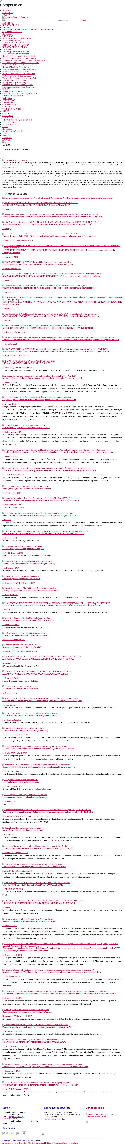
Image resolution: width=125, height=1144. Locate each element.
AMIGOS (6, 140)
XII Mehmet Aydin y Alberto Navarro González (20, 63)
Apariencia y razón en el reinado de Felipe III (21, 579)
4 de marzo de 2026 (10, 257)
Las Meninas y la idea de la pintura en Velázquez (23, 548)
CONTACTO (7, 13)
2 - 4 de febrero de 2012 (11, 976)
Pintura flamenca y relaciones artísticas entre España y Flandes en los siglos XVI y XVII (39, 515)
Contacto (74, 1143)
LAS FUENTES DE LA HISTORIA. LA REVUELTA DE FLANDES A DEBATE (32, 885)
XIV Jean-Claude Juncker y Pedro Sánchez (19, 58)
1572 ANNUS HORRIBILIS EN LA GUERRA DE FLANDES (26, 363)
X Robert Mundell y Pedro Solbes (15, 67)
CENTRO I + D (8, 113)
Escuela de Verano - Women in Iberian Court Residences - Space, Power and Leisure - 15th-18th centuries (47, 328)
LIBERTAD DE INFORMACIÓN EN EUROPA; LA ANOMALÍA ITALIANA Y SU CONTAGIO (38, 903)
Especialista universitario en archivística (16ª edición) (25, 730)
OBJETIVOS (7, 116)
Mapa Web (6, 10)
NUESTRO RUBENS (11, 40)
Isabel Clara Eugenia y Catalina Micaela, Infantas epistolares (28, 620)
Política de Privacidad (53, 1143)
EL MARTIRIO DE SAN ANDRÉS (16, 43)
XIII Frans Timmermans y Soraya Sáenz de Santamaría (23, 60)
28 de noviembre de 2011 (12, 955)
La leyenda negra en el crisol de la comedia (20, 782)
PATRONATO (8, 27)
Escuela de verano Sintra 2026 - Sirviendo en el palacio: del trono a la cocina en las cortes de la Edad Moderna (49, 236)
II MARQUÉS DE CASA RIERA (15, 45)
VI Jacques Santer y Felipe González (16, 76)
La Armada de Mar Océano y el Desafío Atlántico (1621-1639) (28, 564)
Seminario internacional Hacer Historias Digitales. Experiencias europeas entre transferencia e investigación (48, 288)
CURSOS (6, 107)
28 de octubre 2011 (9, 926)
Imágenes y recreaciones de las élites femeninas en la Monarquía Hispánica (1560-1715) (40, 500)
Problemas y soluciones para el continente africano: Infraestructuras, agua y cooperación (40, 1085)
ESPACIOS (7, 138)
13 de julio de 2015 (9, 801)
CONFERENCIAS (10, 105)
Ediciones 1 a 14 (8, 834)
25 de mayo (6, 229)
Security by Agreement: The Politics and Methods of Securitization (30, 590)
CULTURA (7, 98)
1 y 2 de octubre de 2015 (12, 786)
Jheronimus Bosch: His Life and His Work (20, 689)
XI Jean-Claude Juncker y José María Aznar (19, 65)
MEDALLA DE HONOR (12, 96)
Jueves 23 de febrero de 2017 (13, 640)
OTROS (5, 111)
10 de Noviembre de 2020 (12, 505)
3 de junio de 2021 (9, 456)
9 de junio (6, 209)
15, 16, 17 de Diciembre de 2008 (15, 1089)
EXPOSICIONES (9, 102)
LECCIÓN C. (7, 49)
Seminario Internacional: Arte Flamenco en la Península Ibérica (28, 921)
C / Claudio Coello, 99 (11, 1119)
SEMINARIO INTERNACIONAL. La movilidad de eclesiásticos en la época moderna (37, 264)
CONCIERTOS (8, 100)
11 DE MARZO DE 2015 (12, 889)
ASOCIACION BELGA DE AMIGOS (17, 38)
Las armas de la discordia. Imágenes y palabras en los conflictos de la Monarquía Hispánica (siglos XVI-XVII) (49, 470)
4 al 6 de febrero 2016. (11, 705)
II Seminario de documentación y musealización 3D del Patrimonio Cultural (34, 866)
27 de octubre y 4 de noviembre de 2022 (18, 367)
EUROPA (6, 89)
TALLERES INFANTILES (13, 109)
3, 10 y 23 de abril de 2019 (12, 553)
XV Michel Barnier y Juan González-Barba (19, 56)
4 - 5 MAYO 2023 (9, 344)
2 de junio (6, 280)
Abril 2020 (6, 520)
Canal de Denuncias (36, 1143)
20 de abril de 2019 (9, 538)
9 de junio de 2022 (9, 382)
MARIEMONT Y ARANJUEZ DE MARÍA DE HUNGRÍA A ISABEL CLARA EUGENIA (36, 205)
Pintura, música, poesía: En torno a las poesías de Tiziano (26, 489)
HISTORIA (7, 34)
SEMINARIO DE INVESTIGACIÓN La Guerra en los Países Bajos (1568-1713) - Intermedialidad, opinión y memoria (50, 316)
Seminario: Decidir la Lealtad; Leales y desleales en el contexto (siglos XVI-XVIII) (37, 1027)
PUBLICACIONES (10, 124)
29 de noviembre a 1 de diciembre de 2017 (18, 583)
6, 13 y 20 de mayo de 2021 (13, 475)
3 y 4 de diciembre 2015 (11, 720)
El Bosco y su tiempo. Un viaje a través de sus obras (24, 635)
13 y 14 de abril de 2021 (11, 493)
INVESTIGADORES (11, 118)
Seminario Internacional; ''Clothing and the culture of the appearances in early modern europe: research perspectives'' (51, 972)
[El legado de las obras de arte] (14, 160)
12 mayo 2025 (8, 292)
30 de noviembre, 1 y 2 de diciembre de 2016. (20, 651)
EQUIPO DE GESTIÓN (12, 32)
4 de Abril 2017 (8, 610)
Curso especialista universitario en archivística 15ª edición (27, 1012)
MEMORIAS (7, 36)
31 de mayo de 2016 (10, 678)
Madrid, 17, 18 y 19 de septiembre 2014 (17, 871)
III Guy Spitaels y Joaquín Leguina (15, 82)
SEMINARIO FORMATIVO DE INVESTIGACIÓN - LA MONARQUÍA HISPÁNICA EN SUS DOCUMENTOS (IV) (47, 224)
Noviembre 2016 (9, 663)
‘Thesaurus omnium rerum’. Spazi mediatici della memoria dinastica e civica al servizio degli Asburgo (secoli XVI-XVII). (52, 217)
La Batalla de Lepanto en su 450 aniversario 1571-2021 (26, 427)
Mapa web (66, 1143)
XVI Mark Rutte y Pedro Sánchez (15, 54)
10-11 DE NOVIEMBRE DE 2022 (16, 356)
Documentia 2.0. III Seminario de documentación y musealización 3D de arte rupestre (38, 767)
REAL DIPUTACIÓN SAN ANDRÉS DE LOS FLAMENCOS (27, 29)
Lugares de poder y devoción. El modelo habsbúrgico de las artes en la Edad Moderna (39, 399)
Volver (7, 142)
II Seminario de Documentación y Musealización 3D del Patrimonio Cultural (34, 1042)
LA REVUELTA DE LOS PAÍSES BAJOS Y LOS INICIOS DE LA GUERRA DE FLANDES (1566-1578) (43, 534)
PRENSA (6, 15)
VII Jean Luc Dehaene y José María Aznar (18, 74)
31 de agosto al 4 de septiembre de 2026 (17, 240)
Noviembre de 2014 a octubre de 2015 (17, 1016)
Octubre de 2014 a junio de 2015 (15, 853)
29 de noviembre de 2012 (12, 998)
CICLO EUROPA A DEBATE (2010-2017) (19, 93)
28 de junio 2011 (8, 907)
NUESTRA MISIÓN (10, 25)
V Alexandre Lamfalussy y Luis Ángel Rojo (19, 78)
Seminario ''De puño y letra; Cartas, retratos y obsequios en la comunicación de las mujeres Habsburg (45, 1067)
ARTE (5, 127)
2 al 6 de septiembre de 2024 (13, 332)
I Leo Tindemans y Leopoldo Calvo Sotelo (18, 87)
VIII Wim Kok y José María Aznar (15, 71)
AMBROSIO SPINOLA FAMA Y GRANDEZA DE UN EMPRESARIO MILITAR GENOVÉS (38, 659)
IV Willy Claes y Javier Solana (14, 80)
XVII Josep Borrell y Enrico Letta (15, 52)
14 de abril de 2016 (9, 693)
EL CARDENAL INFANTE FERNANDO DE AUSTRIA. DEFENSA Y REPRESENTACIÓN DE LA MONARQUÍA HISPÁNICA (51, 605)
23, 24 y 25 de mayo (10, 404)
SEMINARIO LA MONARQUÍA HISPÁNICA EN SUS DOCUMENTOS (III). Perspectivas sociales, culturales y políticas (51, 276)
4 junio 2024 (7, 320)
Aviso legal (7, 1143)
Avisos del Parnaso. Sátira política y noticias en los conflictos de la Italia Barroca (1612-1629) (42, 378)
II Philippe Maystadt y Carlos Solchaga (17, 85)
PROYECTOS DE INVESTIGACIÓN (17, 120)
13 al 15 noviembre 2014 (12, 1031)
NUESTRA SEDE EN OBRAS (14, 47)
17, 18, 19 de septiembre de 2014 (15, 1046)
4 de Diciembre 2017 (10, 568)
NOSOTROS (7, 23)
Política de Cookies (20, 1143)
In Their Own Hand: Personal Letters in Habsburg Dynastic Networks (31, 715)
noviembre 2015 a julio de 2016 (14, 753)
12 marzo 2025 (8, 309)
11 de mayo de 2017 (10, 595)
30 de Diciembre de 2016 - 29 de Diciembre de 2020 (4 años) (26, 816)
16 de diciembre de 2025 (11, 269)
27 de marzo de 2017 (10, 625)
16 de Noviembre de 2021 (12, 432)
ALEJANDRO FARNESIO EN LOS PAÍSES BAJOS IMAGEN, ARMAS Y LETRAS (35, 674)
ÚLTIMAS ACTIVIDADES (13, 91)
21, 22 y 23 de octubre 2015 (13, 771)
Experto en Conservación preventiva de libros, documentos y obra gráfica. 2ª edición (38, 848)
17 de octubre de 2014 (11, 1071)
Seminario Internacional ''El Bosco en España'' (21, 647)
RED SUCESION (9, 122)
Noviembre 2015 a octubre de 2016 (16, 735)
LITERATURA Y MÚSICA (13, 131)
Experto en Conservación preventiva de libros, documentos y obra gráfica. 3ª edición (38, 749)
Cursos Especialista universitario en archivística (22, 830)
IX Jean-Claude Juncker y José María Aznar (19, 69)
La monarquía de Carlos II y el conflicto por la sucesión (25, 797)
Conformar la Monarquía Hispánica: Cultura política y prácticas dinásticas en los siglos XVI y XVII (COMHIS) (48, 812)
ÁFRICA (6, 135)
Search (83, 20)
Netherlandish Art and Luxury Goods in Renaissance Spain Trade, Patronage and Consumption (42, 700)
